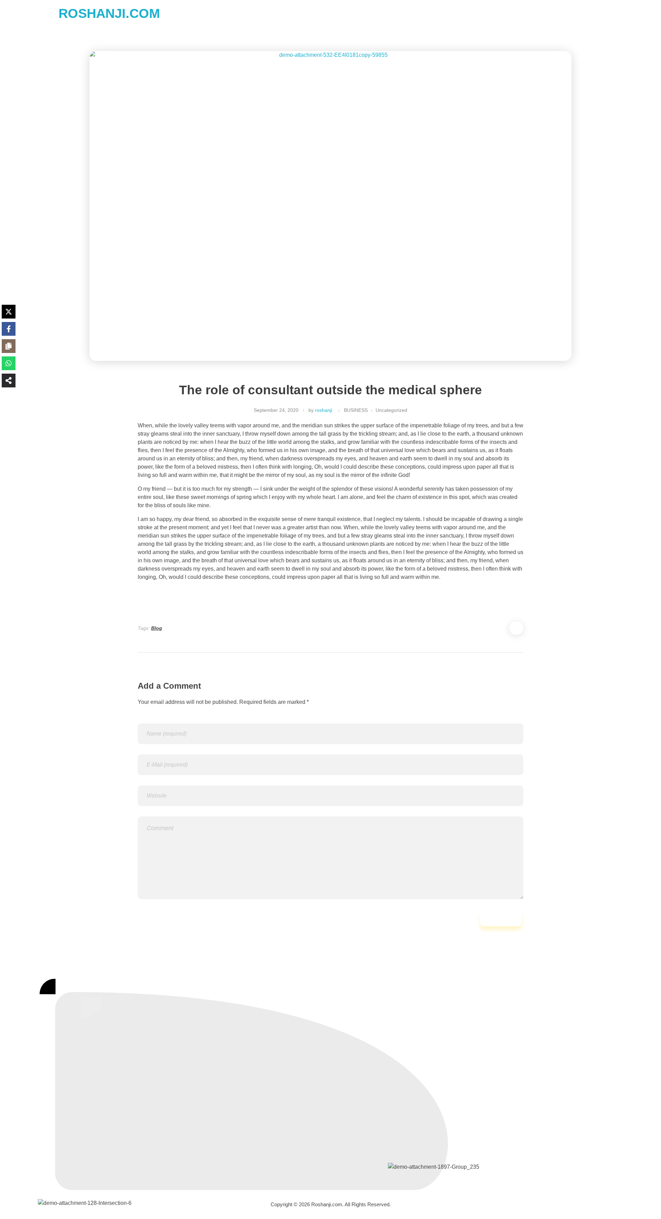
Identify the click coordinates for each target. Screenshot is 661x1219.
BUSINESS (356, 410)
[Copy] (8, 346)
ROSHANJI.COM (109, 13)
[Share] (8, 380)
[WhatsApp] (8, 363)
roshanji (323, 410)
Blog (156, 628)
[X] (8, 312)
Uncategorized (391, 410)
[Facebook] (8, 329)
